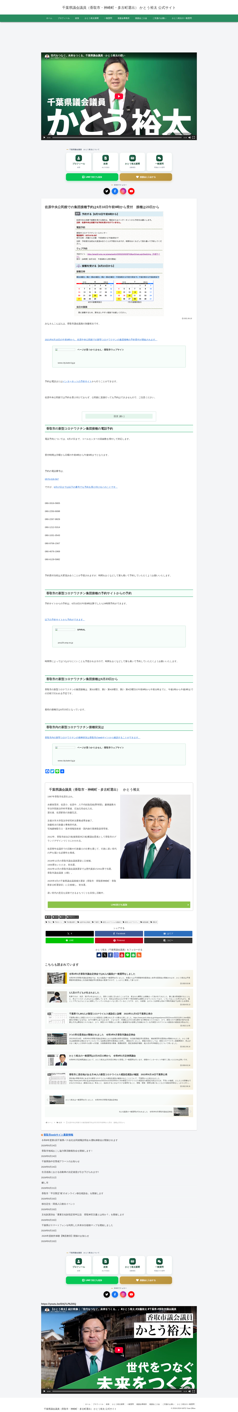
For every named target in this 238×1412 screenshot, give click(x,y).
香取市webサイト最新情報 (58, 1134)
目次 (116, 416)
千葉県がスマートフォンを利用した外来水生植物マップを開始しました (77, 1225)
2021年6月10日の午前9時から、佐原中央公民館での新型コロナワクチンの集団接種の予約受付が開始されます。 (101, 339)
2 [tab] (119, 52)
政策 (107, 1404)
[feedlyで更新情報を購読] (133, 954)
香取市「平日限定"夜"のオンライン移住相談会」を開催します (72, 1193)
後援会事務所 (141, 1404)
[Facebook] (115, 191)
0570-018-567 (52, 479)
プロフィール (98, 1404)
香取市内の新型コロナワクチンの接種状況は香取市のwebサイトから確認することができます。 (92, 737)
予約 (49, 922)
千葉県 (96, 922)
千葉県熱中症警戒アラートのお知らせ (61, 1161)
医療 (56, 917)
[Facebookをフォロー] (110, 954)
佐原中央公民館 (85, 922)
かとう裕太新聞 (118, 1404)
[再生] (44, 137)
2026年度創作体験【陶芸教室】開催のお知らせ (65, 1236)
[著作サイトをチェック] (99, 954)
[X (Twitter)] (107, 191)
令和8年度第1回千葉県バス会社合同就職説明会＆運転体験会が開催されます (80, 1140)
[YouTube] (131, 191)
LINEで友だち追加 (94, 177)
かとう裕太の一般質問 (185, 1404)
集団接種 (145, 922)
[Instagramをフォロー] (116, 954)
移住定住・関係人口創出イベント (58, 1204)
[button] (168, 940)
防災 (63, 917)
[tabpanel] (57, 36)
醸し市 (45, 1182)
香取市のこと (73, 917)
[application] (119, 96)
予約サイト (58, 922)
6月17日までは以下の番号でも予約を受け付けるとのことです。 (86, 487)
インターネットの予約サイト (77, 381)
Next (195, 36)
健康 (49, 917)
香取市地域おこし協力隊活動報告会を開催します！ (67, 1151)
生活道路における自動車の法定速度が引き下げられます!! (70, 1172)
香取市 (155, 922)
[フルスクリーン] (193, 137)
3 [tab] (122, 52)
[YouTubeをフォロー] (121, 954)
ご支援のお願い (168, 1404)
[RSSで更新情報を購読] (138, 954)
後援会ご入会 (154, 1404)
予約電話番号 (70, 922)
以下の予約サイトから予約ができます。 (65, 619)
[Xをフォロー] (104, 954)
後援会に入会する (148, 177)
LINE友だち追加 (119, 904)
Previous (43, 36)
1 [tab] (115, 52)
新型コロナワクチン (131, 922)
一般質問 (130, 1404)
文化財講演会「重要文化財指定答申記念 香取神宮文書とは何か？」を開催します (83, 1214)
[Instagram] (123, 191)
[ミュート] (189, 137)
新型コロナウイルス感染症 (112, 922)
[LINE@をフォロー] (127, 954)
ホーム (87, 1404)
